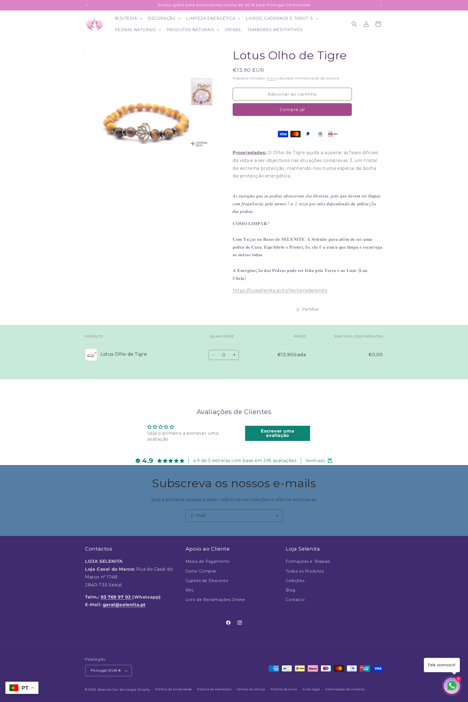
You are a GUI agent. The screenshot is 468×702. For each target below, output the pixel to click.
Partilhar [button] (310, 309)
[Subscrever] (276, 515)
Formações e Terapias (308, 561)
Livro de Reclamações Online (215, 599)
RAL (190, 590)
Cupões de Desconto (207, 580)
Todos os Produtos (305, 571)
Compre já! (292, 109)
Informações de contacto (345, 689)
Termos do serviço (251, 689)
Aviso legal (311, 689)
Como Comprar (201, 571)
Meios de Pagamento (208, 561)
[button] (128, 18)
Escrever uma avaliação (277, 433)
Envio (272, 78)
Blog (290, 590)
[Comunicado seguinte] (381, 5)
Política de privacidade (173, 689)
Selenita (105, 689)
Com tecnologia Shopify (131, 689)
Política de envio (284, 689)
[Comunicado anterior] (87, 5)
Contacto (295, 599)
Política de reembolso (214, 689)
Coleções (295, 580)
